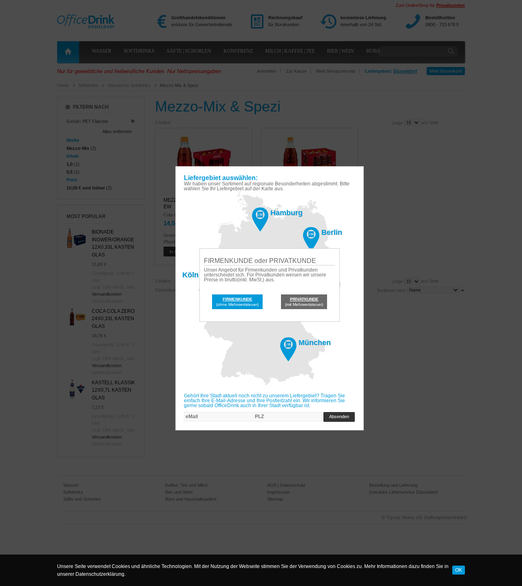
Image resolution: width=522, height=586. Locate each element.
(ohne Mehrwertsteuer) (237, 302)
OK (458, 570)
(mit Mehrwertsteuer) (304, 302)
